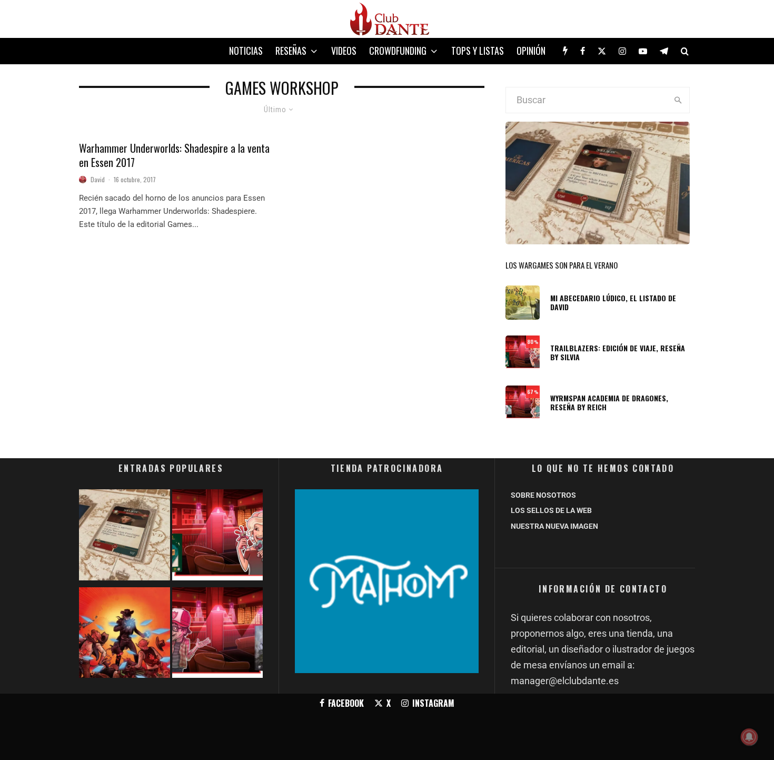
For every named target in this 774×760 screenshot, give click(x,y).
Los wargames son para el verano (561, 265)
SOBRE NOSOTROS (543, 495)
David (98, 179)
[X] (601, 51)
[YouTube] (642, 51)
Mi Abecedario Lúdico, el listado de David (613, 303)
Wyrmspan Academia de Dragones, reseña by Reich (609, 403)
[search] (678, 100)
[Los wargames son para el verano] (124, 537)
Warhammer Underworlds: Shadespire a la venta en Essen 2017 (174, 155)
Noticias (246, 50)
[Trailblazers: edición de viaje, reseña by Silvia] (217, 537)
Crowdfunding (397, 50)
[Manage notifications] (749, 736)
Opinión (531, 50)
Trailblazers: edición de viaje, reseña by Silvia (617, 353)
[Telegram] (663, 51)
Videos (343, 50)
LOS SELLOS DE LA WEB (551, 510)
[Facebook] (582, 51)
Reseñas (290, 50)
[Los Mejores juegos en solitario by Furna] (124, 635)
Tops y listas (477, 50)
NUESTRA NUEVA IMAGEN (554, 526)
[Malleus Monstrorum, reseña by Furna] (217, 635)
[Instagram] (622, 51)
